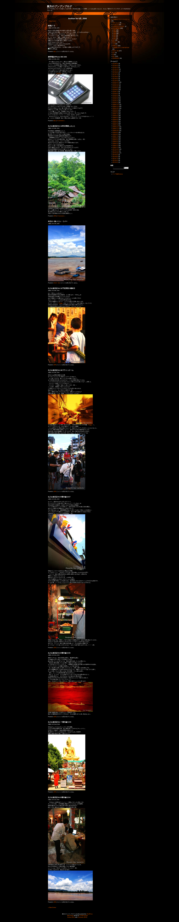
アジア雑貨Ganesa (117, 174)
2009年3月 (115, 121)
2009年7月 (115, 114)
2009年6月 (115, 115)
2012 (114, 38)
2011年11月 (115, 71)
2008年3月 (115, 143)
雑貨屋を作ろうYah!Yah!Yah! (121, 47)
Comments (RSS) (82, 917)
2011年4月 (115, 80)
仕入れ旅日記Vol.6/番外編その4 (59, 797)
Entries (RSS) (71, 917)
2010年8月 (115, 89)
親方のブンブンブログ (59, 6)
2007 (114, 30)
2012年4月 (115, 65)
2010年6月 (115, 93)
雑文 (55, 51)
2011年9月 (115, 73)
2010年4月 (115, 97)
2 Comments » (61, 216)
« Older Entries (52, 21)
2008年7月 (115, 136)
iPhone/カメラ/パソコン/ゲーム (120, 19)
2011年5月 (115, 78)
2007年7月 (115, 158)
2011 (114, 36)
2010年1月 (115, 102)
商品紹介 (114, 42)
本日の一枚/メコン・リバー (57, 221)
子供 (113, 44)
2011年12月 (115, 69)
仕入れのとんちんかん (118, 26)
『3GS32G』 (58, 73)
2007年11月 (115, 151)
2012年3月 (115, 67)
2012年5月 (115, 63)
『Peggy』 (61, 303)
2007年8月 (115, 156)
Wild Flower (70, 915)
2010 (114, 35)
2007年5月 (115, 162)
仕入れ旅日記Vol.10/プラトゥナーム (61, 370)
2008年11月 (115, 128)
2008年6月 (115, 138)
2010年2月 (115, 101)
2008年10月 (115, 130)
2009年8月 (115, 112)
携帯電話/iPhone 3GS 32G (57, 57)
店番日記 (114, 45)
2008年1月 (115, 147)
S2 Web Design (83, 915)
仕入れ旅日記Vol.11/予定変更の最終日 (61, 288)
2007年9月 (115, 154)
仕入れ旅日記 (116, 28)
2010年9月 (115, 88)
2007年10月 (115, 153)
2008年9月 (115, 132)
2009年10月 (115, 108)
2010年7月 (115, 91)
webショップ (115, 22)
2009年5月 (115, 117)
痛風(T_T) (51, 26)
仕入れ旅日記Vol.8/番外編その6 (59, 653)
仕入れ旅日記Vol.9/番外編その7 (59, 497)
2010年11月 (115, 84)
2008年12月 (115, 127)
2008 (114, 31)
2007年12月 (115, 149)
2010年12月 (115, 82)
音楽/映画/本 (115, 58)
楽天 (113, 52)
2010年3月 (115, 99)
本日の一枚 (57, 283)
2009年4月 (115, 119)
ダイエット (115, 24)
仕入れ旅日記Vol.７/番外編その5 (59, 722)
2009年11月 (115, 106)
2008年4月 (115, 141)
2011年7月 (115, 75)
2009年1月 (115, 125)
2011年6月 (115, 76)
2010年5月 (115, 95)
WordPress (90, 914)
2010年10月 (115, 86)
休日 (113, 40)
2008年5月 (115, 140)
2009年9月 (115, 110)
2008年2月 (115, 145)
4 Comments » (61, 120)
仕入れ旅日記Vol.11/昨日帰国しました (61, 126)
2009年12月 (115, 104)
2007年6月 (115, 160)
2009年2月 (115, 123)
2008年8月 (115, 134)
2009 (55, 216)
